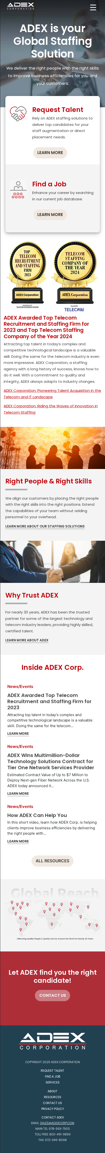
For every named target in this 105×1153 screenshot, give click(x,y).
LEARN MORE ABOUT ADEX (26, 640)
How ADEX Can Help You (37, 815)
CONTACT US (52, 995)
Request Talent (52, 1071)
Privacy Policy (52, 1109)
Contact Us (52, 1103)
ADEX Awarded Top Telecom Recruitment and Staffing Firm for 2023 (49, 701)
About (52, 1091)
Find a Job (52, 1076)
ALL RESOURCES (52, 860)
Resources (52, 1097)
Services (53, 1082)
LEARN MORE (50, 153)
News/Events (20, 686)
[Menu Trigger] (93, 7)
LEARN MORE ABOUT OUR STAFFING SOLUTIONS (45, 526)
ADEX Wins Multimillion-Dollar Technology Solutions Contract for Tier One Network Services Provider (50, 761)
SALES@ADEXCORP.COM (57, 1123)
